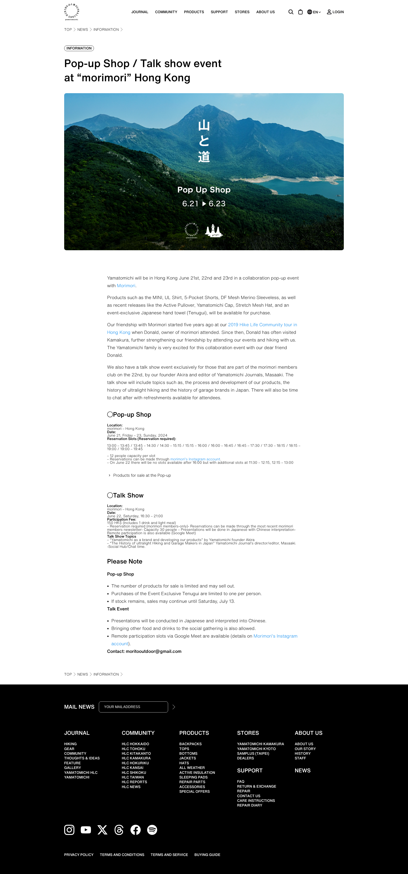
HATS (184, 763)
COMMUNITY (166, 12)
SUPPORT (219, 12)
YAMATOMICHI (76, 777)
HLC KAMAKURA (136, 758)
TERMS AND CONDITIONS (122, 854)
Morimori (126, 285)
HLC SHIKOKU (134, 772)
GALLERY (72, 767)
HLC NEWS (131, 786)
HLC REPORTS (134, 782)
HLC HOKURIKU (135, 763)
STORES (242, 12)
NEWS (82, 29)
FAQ (240, 781)
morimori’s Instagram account (195, 459)
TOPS (184, 748)
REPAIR (243, 791)
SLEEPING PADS (193, 777)
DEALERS (245, 758)
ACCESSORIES (192, 786)
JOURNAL (139, 12)
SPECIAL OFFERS (194, 791)
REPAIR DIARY (249, 805)
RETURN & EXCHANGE (256, 786)
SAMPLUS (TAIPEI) (253, 753)
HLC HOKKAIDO (135, 744)
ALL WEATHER (192, 767)
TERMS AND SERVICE (169, 854)
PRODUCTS (194, 732)
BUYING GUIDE (207, 854)
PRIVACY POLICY (79, 854)
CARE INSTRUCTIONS (256, 800)
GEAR (69, 748)
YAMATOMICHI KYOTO (256, 748)
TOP (68, 29)
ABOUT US (265, 12)
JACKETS (187, 758)
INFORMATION (106, 29)
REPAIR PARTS (192, 782)
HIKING (70, 744)
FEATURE (72, 763)
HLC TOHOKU (133, 748)
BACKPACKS (190, 744)
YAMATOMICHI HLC (81, 772)
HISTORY (303, 753)
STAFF (300, 758)
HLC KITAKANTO (136, 753)
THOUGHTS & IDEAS (82, 758)
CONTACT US (248, 796)
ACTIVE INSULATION (197, 772)
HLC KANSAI (132, 767)
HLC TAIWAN (133, 777)
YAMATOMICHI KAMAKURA (260, 744)
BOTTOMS (188, 753)
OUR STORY (305, 748)
